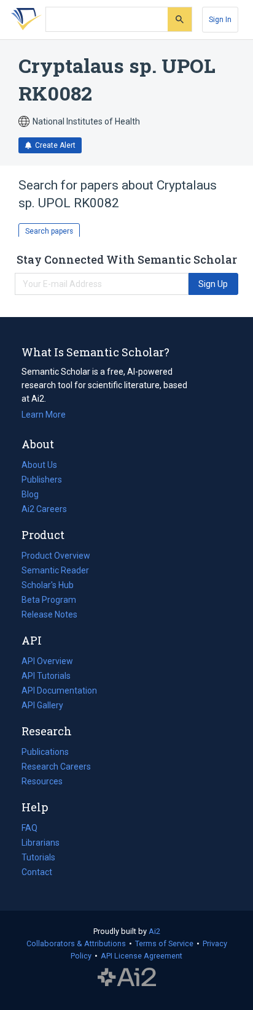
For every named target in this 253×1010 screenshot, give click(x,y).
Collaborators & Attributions (76, 943)
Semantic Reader (55, 570)
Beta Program (48, 600)
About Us (39, 465)
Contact (36, 872)
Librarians (40, 842)
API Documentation (59, 692)
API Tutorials (46, 676)
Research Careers (56, 768)
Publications (45, 753)
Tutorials (38, 857)
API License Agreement (141, 955)
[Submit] (180, 19)
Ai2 (154, 931)
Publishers (41, 479)
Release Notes (49, 614)
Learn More (43, 414)
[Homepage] (24, 19)
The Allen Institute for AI (127, 977)
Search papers (49, 231)
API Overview (47, 661)
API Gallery (42, 705)
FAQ (29, 828)
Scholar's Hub (47, 585)
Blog (35, 495)
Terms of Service (164, 943)
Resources (42, 782)
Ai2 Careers (44, 510)
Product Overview (55, 555)
